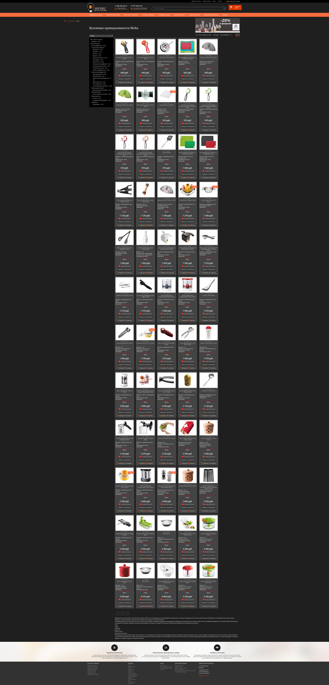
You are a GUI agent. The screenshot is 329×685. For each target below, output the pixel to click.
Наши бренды (71, 21)
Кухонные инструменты (98, 47)
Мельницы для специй (98, 88)
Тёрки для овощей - (99, 74)
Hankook (130, 671)
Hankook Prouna (132, 673)
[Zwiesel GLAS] (217, 25)
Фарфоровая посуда (96, 15)
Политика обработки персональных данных (185, 670)
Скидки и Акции (206, 1)
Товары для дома (194, 15)
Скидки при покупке (126, 75)
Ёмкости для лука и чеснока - (102, 94)
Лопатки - (97, 53)
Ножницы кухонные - (100, 68)
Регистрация (236, 1)
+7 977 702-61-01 (203, 666)
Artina (129, 668)
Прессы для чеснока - (100, 58)
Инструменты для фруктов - (102, 64)
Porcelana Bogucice (132, 675)
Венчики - (97, 56)
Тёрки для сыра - (99, 76)
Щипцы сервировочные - (101, 70)
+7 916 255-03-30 (203, 671)
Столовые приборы (148, 15)
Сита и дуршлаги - (99, 84)
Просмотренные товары (180, 671)
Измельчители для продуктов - (102, 79)
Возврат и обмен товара (180, 668)
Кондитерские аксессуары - (101, 100)
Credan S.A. (130, 670)
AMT (129, 665)
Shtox (129, 680)
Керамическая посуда (113, 15)
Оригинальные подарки (211, 15)
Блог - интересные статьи (166, 666)
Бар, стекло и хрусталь (131, 15)
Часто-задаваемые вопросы (166, 668)
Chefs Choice (131, 669)
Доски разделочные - (99, 45)
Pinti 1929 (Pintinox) (132, 674)
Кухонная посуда (179, 15)
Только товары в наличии (204, 34)
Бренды (225, 15)
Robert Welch (131, 677)
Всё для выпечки (96, 96)
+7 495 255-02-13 (203, 670)
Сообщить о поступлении (124, 79)
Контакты (220, 1)
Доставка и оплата (196, 1)
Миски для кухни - (99, 82)
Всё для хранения (96, 92)
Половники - (98, 49)
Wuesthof (130, 683)
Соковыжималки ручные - (101, 66)
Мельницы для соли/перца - (102, 90)
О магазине (162, 665)
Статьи (214, 1)
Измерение (95, 102)
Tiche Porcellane (131, 682)
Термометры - (98, 104)
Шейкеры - (96, 41)
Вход (231, 1)
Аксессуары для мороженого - (102, 86)
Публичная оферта (179, 669)
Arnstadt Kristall (131, 666)
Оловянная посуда (164, 15)
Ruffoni (130, 678)
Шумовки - (97, 51)
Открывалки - (98, 60)
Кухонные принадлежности (99, 72)
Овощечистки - (98, 62)
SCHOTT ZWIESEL (132, 679)
